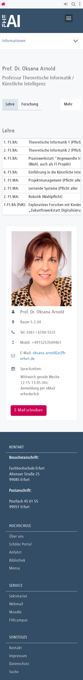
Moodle (15, 612)
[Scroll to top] (68, 665)
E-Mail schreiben (29, 410)
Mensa (14, 568)
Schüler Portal (20, 544)
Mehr (68, 104)
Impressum (18, 656)
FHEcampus (18, 620)
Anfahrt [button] (15, 552)
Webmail (16, 604)
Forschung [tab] (29, 104)
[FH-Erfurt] (11, 21)
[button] (66, 4)
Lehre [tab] (10, 104)
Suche (14, 672)
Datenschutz (19, 664)
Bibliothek (17, 561)
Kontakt (15, 648)
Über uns (16, 537)
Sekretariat (18, 596)
